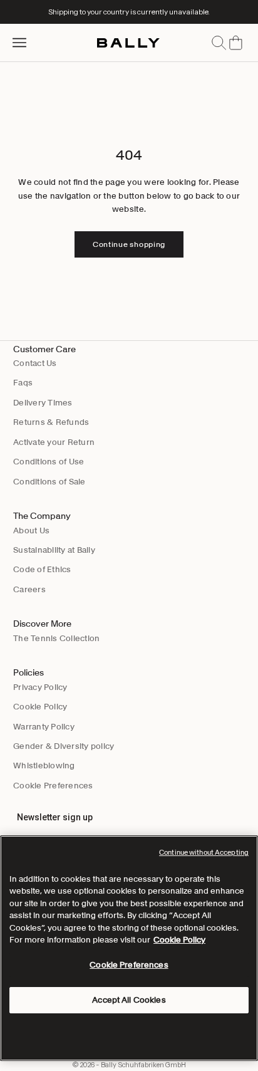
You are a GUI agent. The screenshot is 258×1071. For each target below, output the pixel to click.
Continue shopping (129, 244)
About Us (31, 530)
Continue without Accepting (204, 852)
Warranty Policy (44, 726)
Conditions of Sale (49, 481)
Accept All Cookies (128, 1000)
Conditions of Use (48, 461)
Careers (29, 589)
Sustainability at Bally (54, 550)
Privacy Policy (40, 687)
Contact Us (35, 363)
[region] (129, 948)
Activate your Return (54, 442)
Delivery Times (43, 402)
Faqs (23, 382)
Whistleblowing (44, 765)
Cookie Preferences (53, 785)
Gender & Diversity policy (64, 746)
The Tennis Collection (56, 638)
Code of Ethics (42, 569)
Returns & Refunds (51, 422)
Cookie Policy (40, 706)
